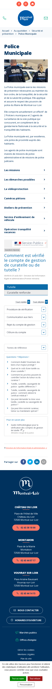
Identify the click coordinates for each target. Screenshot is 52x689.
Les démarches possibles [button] (19, 179)
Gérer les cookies (26, 649)
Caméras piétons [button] (14, 198)
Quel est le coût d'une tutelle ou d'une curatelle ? (25, 369)
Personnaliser (26, 684)
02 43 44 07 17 (27, 560)
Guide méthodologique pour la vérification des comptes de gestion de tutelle (27, 428)
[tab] (26, 170)
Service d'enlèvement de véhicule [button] (19, 218)
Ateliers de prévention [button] (18, 207)
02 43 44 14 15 (27, 593)
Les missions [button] (12, 170)
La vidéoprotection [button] (16, 189)
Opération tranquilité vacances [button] (17, 231)
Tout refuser (35, 678)
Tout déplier (39, 301)
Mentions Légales (26, 654)
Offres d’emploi (28, 639)
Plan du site (26, 658)
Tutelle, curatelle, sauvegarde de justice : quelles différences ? (25, 385)
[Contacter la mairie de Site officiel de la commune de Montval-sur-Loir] (46, 18)
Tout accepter (18, 678)
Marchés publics (28, 632)
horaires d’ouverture (27, 620)
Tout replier (21, 301)
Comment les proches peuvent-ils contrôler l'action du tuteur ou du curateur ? (26, 377)
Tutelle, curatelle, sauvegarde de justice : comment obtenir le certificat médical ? (25, 393)
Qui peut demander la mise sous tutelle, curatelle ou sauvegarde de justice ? (26, 402)
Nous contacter (28, 610)
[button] (26, 309)
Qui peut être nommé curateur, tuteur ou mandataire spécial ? (25, 409)
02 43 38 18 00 (27, 527)
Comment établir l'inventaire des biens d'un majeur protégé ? (25, 363)
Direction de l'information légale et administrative (25, 448)
